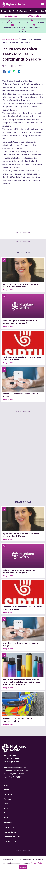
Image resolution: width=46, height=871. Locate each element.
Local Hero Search (9, 23)
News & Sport (13, 39)
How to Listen (10, 832)
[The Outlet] (23, 30)
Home (4, 39)
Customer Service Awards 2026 (31, 23)
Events (7, 803)
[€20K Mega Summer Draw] (12, 25)
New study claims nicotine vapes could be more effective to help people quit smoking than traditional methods (21, 682)
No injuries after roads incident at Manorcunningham (17, 719)
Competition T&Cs (12, 836)
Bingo (6, 813)
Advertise (8, 823)
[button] (4, 72)
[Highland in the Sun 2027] (34, 25)
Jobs (6, 817)
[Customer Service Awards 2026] (31, 21)
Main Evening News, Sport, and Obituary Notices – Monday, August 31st (19, 322)
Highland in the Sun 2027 (34, 27)
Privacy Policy (10, 841)
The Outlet (23, 32)
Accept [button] (23, 867)
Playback (34, 11)
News (3, 11)
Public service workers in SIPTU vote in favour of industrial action (22, 358)
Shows (7, 808)
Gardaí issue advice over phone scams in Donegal (20, 395)
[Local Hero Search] (9, 21)
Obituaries (22, 11)
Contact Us (9, 827)
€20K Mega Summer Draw (12, 27)
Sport (11, 11)
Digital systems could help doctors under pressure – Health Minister (20, 285)
